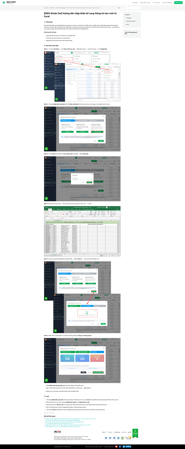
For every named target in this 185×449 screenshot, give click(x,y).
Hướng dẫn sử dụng (145, 2)
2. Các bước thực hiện (130, 21)
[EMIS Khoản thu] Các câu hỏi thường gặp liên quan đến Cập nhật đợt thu (63, 426)
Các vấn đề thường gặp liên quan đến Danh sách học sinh (59, 423)
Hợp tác (124, 432)
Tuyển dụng (117, 432)
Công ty (104, 432)
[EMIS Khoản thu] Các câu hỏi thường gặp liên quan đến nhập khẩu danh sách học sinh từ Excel (68, 425)
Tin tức (110, 432)
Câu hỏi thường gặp (167, 2)
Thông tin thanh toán (109, 446)
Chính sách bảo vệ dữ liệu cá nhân (93, 446)
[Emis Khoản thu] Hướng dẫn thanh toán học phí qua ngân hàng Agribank (63, 420)
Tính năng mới (156, 2)
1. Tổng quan (128, 18)
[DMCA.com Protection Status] (122, 439)
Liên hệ (129, 432)
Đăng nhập (178, 2)
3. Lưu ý (127, 24)
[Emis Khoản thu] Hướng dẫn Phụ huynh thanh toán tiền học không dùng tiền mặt (65, 422)
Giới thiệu (135, 2)
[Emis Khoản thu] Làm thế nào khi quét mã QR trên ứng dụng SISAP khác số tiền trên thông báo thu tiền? (71, 419)
